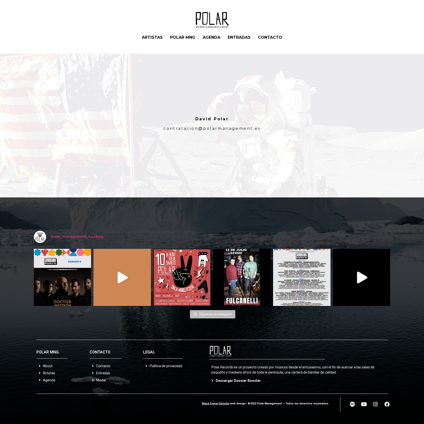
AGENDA (211, 37)
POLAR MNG (182, 37)
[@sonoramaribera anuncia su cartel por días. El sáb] (302, 277)
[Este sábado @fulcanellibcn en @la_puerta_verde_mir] (242, 277)
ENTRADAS (239, 37)
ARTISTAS (152, 37)
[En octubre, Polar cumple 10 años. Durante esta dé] (182, 277)
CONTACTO (270, 37)
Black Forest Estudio (215, 403)
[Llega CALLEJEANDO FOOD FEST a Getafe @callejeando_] (361, 277)
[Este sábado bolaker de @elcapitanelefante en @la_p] (122, 277)
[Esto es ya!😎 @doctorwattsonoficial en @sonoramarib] (62, 277)
